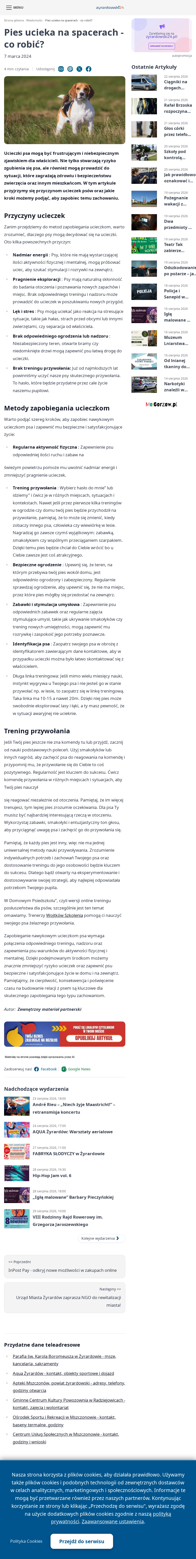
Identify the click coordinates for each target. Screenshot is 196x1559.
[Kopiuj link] (61, 69)
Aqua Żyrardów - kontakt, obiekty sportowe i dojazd (63, 1373)
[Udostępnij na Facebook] (88, 69)
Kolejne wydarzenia (98, 1238)
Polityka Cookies (26, 1541)
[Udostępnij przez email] (70, 69)
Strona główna (14, 20)
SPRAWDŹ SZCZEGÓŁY (161, 46)
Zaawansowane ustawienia (113, 1521)
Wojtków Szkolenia (64, 915)
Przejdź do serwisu (81, 1541)
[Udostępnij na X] (79, 69)
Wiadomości (34, 20)
